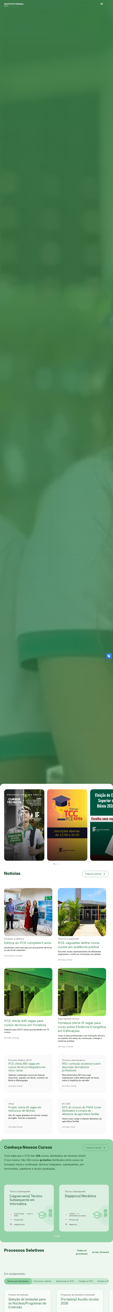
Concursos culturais (42, 1281)
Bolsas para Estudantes (18, 1281)
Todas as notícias (95, 874)
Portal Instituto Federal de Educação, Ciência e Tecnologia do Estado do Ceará (17, 4)
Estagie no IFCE (86, 1281)
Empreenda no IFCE (65, 1281)
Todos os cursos (96, 1148)
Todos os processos (92, 1252)
